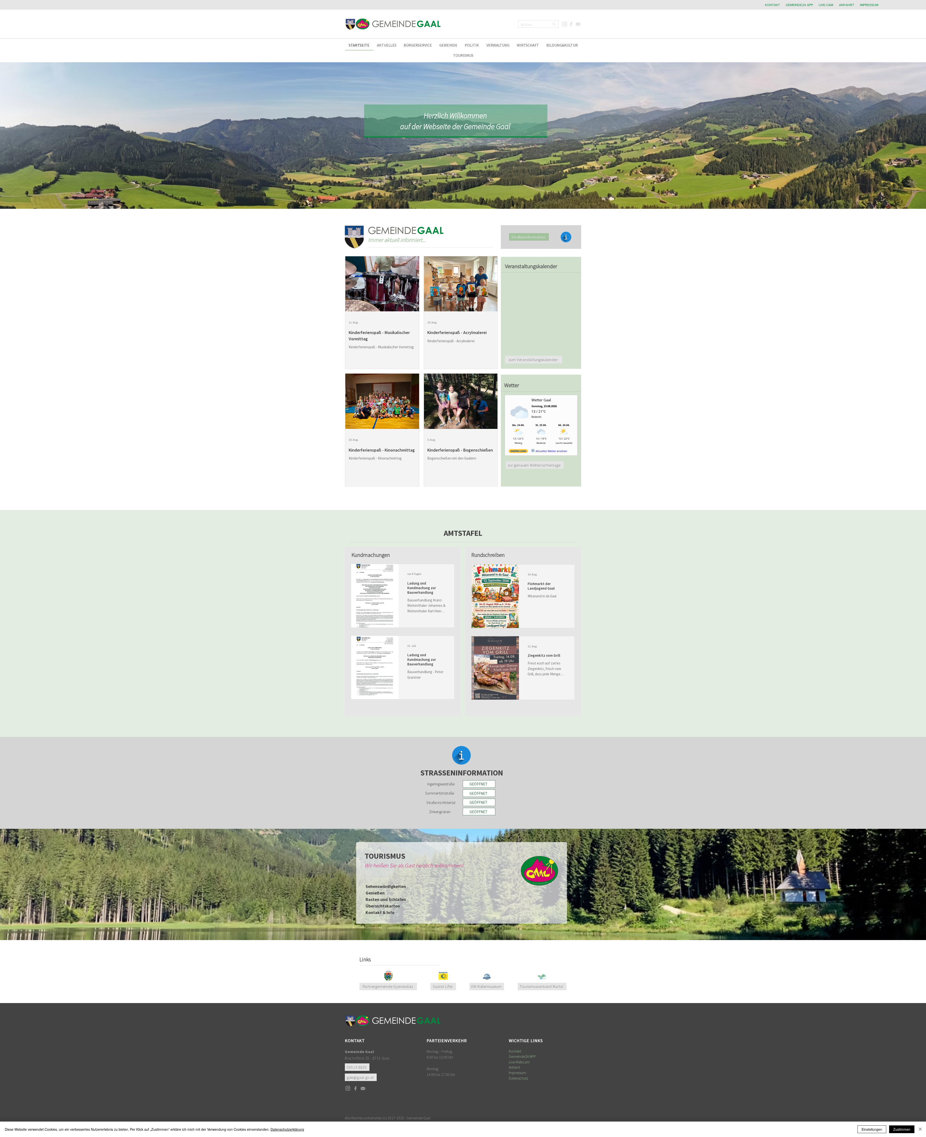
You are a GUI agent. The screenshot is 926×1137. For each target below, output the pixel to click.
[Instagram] (565, 24)
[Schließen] (920, 1129)
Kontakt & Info (380, 912)
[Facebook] (571, 24)
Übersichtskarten (383, 906)
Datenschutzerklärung (287, 1129)
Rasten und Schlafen (386, 899)
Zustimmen (901, 1129)
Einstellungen (872, 1129)
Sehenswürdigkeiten (386, 886)
